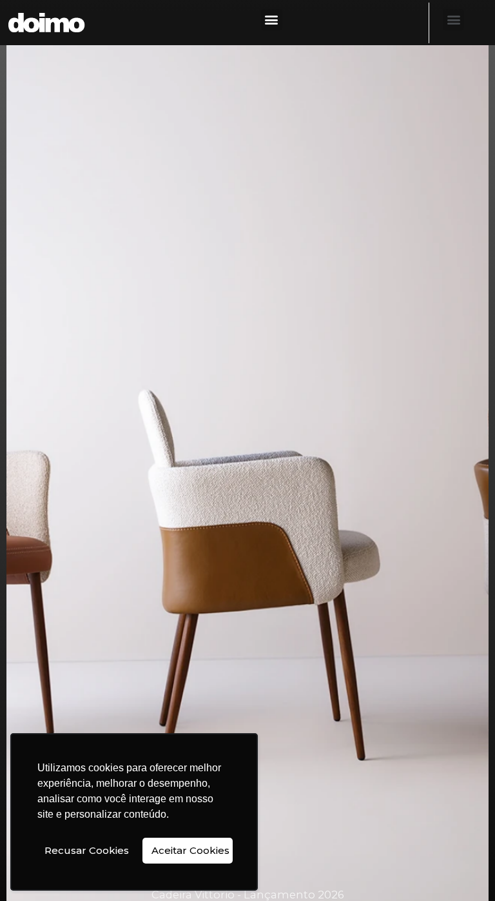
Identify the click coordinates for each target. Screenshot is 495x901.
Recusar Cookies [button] (86, 850)
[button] (271, 19)
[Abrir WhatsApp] (462, 868)
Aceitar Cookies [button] (190, 850)
